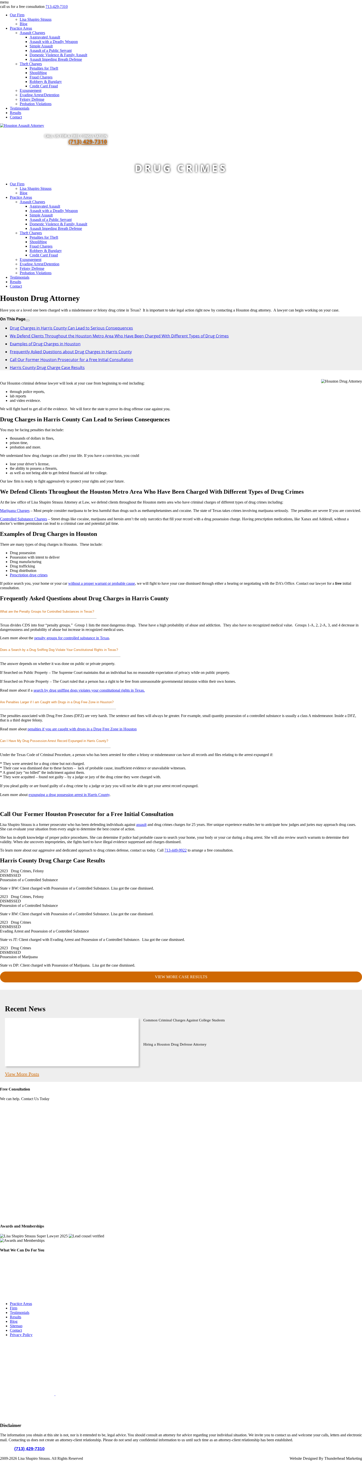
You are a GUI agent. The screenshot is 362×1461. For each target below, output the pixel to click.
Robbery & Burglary (46, 81)
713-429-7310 (57, 6)
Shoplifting (38, 73)
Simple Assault (41, 46)
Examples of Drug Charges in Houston (45, 344)
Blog (23, 24)
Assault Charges (32, 33)
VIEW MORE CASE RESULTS (181, 977)
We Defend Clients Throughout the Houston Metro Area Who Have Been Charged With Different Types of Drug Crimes (119, 336)
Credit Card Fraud (44, 86)
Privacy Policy (21, 1335)
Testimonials (19, 108)
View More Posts (22, 1074)
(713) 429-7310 (87, 141)
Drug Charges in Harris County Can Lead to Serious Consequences (71, 328)
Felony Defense (32, 99)
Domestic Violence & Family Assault (58, 55)
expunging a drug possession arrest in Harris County (69, 795)
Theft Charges (31, 64)
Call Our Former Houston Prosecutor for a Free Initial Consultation (71, 359)
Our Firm (17, 15)
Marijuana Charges (15, 510)
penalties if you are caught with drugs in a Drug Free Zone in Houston (82, 729)
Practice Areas (21, 28)
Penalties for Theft (44, 68)
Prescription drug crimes (29, 575)
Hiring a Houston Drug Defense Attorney (175, 1044)
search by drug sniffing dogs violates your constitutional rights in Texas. (89, 690)
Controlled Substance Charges (23, 519)
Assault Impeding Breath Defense (56, 59)
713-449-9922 (176, 850)
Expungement (30, 90)
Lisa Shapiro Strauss (35, 19)
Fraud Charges (41, 77)
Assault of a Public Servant (51, 50)
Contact (16, 117)
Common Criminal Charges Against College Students (184, 1020)
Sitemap (16, 1326)
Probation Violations (35, 104)
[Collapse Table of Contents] (28, 320)
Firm (13, 1308)
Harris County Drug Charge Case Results (47, 367)
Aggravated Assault (45, 37)
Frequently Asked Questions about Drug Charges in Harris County (71, 351)
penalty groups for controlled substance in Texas (71, 638)
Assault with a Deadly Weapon (54, 41)
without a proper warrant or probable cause (101, 583)
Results (15, 113)
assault (141, 824)
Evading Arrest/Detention (39, 95)
